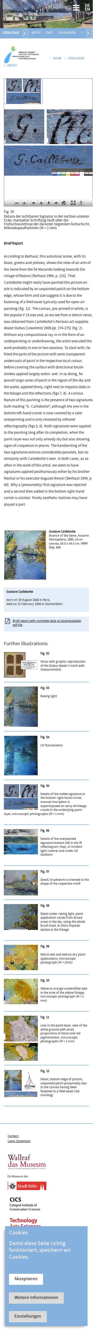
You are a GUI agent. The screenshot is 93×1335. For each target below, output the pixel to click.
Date (49, 32)
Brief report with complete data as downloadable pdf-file (47, 623)
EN (87, 9)
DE (87, 6)
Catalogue (11, 33)
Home (57, 58)
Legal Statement (19, 1141)
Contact (13, 1136)
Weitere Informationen (36, 1298)
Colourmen (67, 32)
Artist (36, 32)
